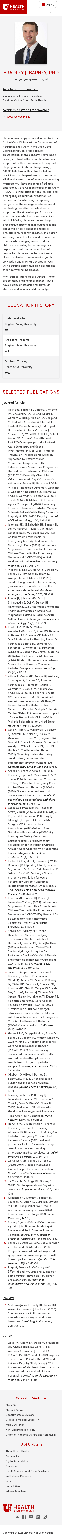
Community (12, 1456)
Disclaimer (12, 1466)
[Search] (49, 11)
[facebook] (24, 1517)
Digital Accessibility (17, 1461)
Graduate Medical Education (22, 1419)
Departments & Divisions (20, 1414)
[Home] (13, 7)
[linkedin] (38, 1517)
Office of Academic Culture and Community (31, 1434)
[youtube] (31, 1517)
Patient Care (13, 1485)
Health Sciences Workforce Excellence (27, 1471)
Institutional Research (18, 1476)
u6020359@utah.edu (18, 116)
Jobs (8, 1481)
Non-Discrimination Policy (20, 1429)
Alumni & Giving (14, 1409)
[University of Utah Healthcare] (31, 1508)
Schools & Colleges (17, 1490)
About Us (11, 1404)
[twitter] (17, 1517)
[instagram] (45, 1517)
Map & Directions (16, 1424)
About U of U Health (17, 1451)
